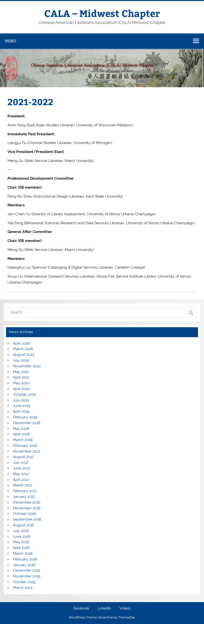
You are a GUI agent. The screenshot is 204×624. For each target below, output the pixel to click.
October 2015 (24, 582)
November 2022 (27, 366)
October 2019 (24, 394)
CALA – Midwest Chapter (102, 13)
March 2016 (23, 553)
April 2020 (21, 389)
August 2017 (23, 457)
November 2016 (27, 508)
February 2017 (25, 491)
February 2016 (25, 559)
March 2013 (22, 587)
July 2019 (21, 400)
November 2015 (26, 576)
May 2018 (21, 428)
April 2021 (21, 377)
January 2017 (24, 496)
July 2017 (21, 462)
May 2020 (21, 383)
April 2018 (21, 434)
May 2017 (21, 474)
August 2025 (23, 354)
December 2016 (26, 502)
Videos (125, 608)
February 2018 (25, 445)
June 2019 (21, 405)
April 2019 (21, 411)
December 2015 (26, 570)
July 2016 (21, 531)
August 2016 (23, 525)
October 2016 (24, 513)
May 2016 (21, 542)
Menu (10, 41)
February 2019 (25, 417)
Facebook (81, 608)
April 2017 (21, 479)
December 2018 (26, 423)
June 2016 (21, 536)
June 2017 (21, 468)
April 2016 (21, 548)
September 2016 (27, 519)
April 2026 (21, 343)
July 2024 (21, 360)
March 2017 (22, 485)
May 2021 (21, 372)
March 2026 (23, 349)
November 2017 (26, 451)
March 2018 (23, 440)
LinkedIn (104, 608)
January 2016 (24, 565)
